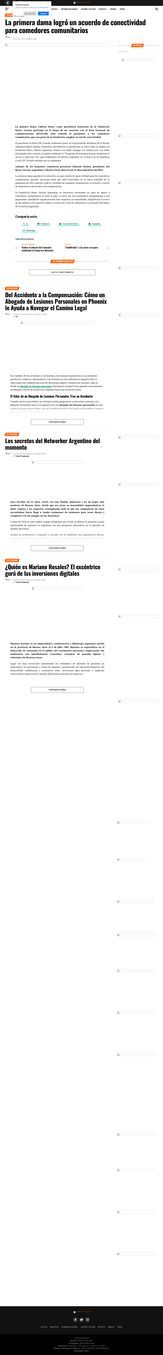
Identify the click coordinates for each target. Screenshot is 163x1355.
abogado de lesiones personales (36, 386)
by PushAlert (20, 16)
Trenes (122, 9)
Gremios (113, 9)
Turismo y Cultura (88, 9)
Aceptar (43, 13)
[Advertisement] (137, 112)
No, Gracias (30, 13)
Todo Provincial (22, 456)
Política (44, 1327)
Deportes (102, 9)
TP (16, 317)
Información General (69, 9)
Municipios (53, 9)
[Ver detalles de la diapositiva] (138, 154)
